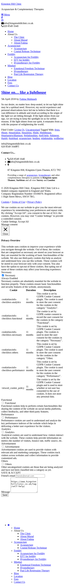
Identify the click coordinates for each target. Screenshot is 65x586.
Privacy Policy (34, 202)
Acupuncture (20, 542)
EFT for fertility (28, 556)
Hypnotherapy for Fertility (33, 559)
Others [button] (4, 461)
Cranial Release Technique (33, 547)
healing (36, 138)
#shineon (54, 135)
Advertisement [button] (8, 443)
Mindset (18, 562)
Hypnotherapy (27, 567)
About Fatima (27, 539)
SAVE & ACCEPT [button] (11, 472)
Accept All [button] (23, 221)
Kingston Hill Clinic (11, 4)
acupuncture (25, 138)
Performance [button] (7, 414)
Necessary (10, 275)
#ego (57, 129)
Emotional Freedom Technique (35, 565)
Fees (16, 579)
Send (5, 495)
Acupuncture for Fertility (32, 553)
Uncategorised (33, 129)
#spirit (4, 138)
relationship (47, 138)
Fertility (18, 550)
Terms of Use (18, 202)
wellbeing (59, 138)
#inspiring (27, 132)
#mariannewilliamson (12, 135)
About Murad (27, 536)
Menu (6, 14)
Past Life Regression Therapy (35, 570)
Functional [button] (6, 400)
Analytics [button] (6, 429)
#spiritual (13, 138)
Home (17, 527)
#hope (4, 132)
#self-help (44, 135)
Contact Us (19, 582)
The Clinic (25, 533)
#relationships (31, 135)
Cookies (5, 202)
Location (18, 576)
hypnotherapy (45, 175)
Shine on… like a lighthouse (23, 92)
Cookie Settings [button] (9, 221)
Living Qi (19, 129)
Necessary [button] (6, 272)
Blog (16, 573)
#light (35, 132)
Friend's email (8, 475)
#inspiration (14, 132)
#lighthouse (45, 132)
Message (5, 492)
